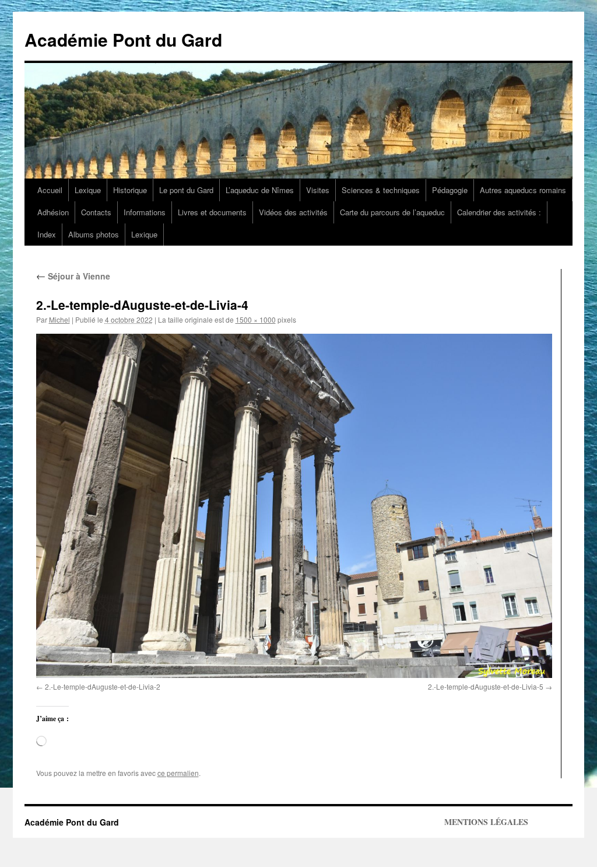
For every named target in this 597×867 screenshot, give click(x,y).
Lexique (88, 189)
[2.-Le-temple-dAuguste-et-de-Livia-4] (294, 506)
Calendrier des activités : (499, 212)
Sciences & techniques (381, 189)
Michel (59, 319)
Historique (130, 189)
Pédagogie (450, 189)
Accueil (49, 189)
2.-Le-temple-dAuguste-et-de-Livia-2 (102, 686)
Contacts (96, 212)
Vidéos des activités (293, 212)
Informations (145, 212)
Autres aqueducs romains (523, 189)
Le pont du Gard (186, 189)
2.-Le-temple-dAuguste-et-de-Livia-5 (485, 686)
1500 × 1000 (256, 319)
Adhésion (53, 212)
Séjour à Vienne (73, 276)
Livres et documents (212, 212)
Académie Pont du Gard (123, 39)
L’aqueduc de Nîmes (260, 189)
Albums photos (93, 234)
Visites (317, 189)
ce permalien (178, 773)
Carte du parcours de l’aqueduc (392, 212)
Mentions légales (486, 822)
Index (46, 234)
